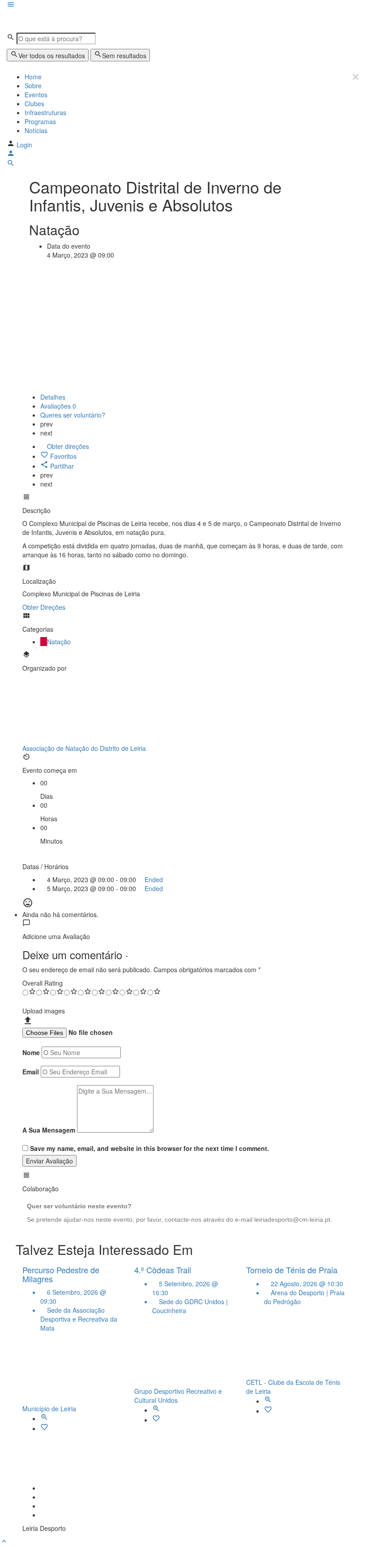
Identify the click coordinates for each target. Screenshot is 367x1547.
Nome (31, 1052)
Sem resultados (124, 55)
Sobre (33, 85)
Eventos (36, 94)
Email (30, 1071)
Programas (40, 121)
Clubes (34, 103)
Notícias (36, 130)
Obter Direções (43, 607)
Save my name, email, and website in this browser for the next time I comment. (149, 1148)
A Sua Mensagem (48, 1129)
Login (24, 144)
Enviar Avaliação (49, 1160)
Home (33, 76)
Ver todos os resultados (51, 55)
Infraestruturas (45, 112)
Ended (153, 879)
